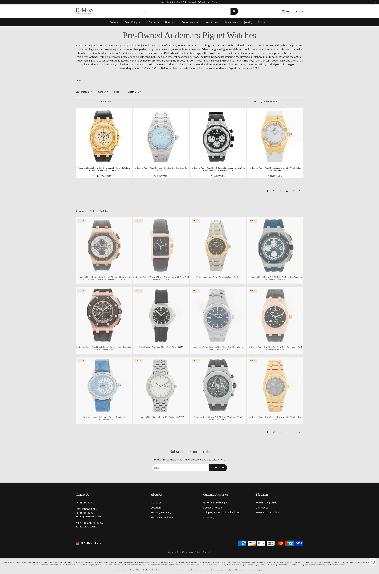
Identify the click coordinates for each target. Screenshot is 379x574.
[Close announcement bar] (376, 2)
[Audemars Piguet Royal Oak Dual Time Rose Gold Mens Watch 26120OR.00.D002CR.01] (275, 315)
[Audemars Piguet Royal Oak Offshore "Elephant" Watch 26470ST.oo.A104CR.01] (218, 385)
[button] (188, 11)
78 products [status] (105, 101)
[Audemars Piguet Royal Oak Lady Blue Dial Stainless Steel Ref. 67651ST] (161, 136)
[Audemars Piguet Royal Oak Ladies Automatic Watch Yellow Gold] (275, 385)
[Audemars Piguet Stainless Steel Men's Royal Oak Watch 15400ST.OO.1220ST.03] (218, 315)
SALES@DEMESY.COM (88, 516)
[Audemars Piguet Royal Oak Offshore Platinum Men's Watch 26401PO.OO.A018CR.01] (275, 245)
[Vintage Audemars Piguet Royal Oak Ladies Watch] (218, 245)
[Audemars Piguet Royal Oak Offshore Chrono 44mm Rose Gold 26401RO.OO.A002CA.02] (104, 315)
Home (79, 80)
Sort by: (265, 101)
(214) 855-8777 (84, 502)
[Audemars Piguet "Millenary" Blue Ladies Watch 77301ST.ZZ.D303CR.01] (104, 385)
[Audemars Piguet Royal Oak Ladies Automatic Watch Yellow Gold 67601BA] (275, 136)
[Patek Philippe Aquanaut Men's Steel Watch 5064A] (161, 315)
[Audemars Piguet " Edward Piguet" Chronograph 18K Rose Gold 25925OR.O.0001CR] (161, 245)
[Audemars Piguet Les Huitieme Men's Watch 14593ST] (161, 385)
